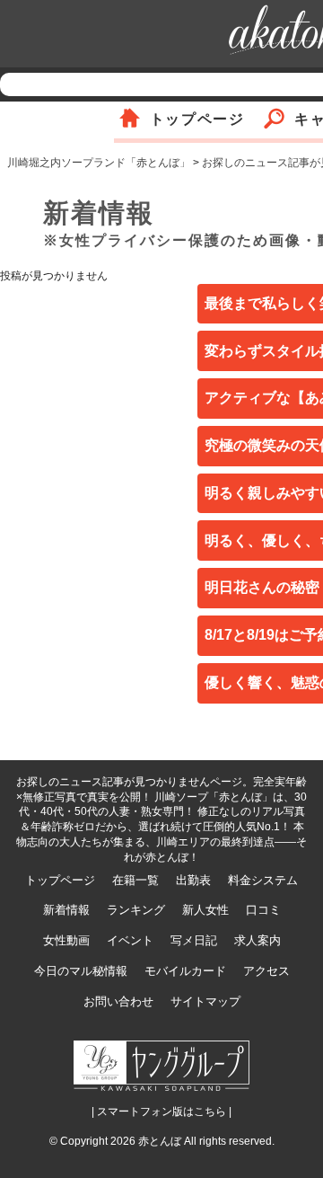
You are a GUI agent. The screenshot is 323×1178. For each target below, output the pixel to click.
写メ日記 (193, 940)
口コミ (263, 910)
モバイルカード (185, 971)
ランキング (136, 910)
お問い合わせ (118, 1001)
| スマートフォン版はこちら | (161, 1111)
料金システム (263, 880)
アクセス (266, 971)
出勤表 (193, 880)
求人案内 (257, 940)
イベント (130, 940)
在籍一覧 (135, 880)
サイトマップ (205, 1001)
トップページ (197, 119)
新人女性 (205, 910)
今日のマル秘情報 (80, 971)
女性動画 (66, 940)
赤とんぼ (159, 1141)
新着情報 (66, 910)
